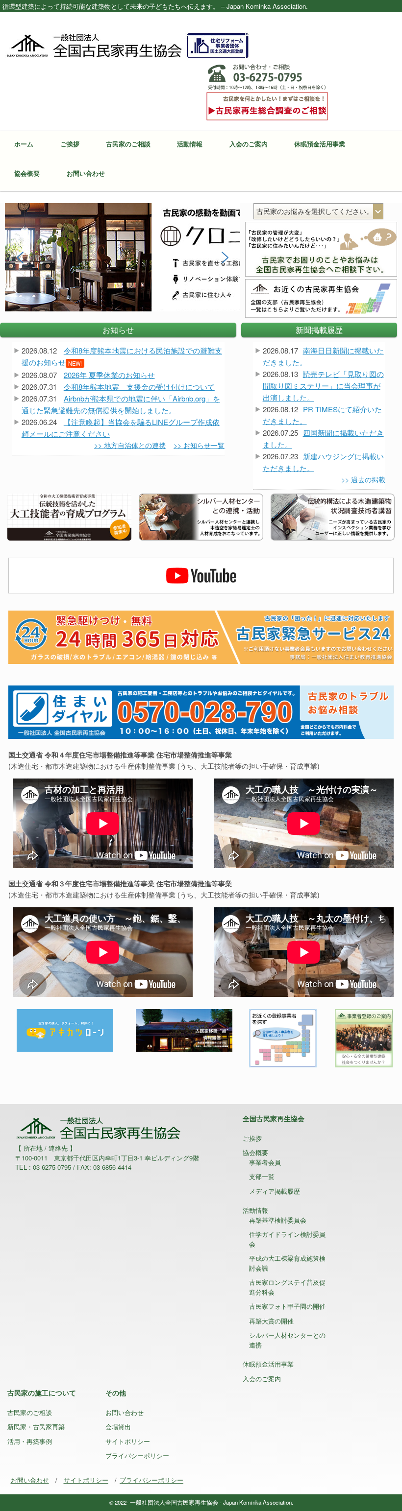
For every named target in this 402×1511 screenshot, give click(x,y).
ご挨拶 (69, 143)
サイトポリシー (127, 1441)
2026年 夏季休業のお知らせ (109, 375)
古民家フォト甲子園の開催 (287, 1306)
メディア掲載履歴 (274, 1191)
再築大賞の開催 (271, 1320)
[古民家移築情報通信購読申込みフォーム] (184, 1029)
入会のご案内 (248, 143)
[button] (20, 257)
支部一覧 (262, 1176)
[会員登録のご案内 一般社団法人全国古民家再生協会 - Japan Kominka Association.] (363, 1037)
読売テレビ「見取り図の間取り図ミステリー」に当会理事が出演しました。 (323, 385)
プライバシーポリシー (137, 1455)
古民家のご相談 (128, 143)
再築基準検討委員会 (277, 1220)
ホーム (23, 143)
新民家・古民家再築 (36, 1426)
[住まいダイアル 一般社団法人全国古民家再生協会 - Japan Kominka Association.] (201, 711)
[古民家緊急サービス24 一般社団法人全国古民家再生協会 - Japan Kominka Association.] (201, 636)
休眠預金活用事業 (319, 143)
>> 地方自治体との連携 (130, 445)
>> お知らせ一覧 (199, 445)
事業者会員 (265, 1162)
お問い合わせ (86, 173)
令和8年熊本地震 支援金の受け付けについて (139, 386)
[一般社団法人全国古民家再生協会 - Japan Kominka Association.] (127, 44)
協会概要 (27, 173)
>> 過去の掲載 (363, 479)
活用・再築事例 (29, 1441)
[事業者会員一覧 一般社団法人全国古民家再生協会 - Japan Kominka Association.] (283, 1037)
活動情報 (189, 143)
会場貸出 (118, 1426)
